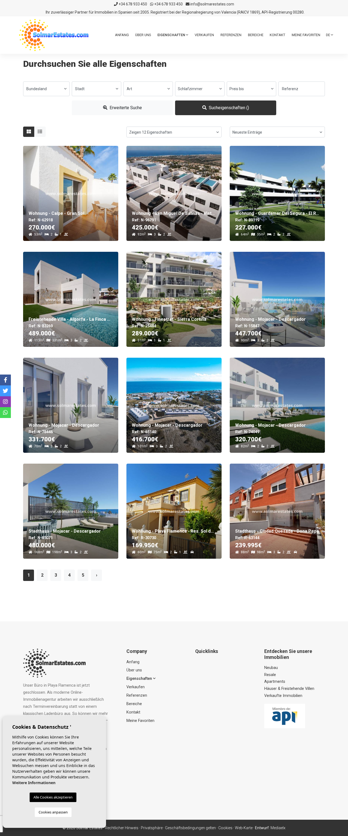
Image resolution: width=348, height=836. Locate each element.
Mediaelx (278, 828)
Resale (270, 674)
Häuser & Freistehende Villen (289, 688)
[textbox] (46, 88)
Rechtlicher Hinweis (121, 828)
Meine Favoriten (306, 35)
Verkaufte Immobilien (283, 695)
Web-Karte (244, 828)
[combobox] (46, 88)
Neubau (271, 667)
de (328, 35)
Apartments (274, 681)
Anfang (122, 35)
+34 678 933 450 (132, 4)
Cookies (225, 828)
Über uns (143, 35)
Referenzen (230, 35)
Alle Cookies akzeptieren (53, 797)
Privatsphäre (152, 828)
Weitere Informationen (33, 782)
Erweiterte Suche (125, 107)
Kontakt (277, 35)
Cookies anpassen (53, 812)
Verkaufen (204, 35)
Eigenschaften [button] (171, 35)
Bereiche (255, 35)
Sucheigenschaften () (228, 107)
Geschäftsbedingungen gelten (190, 828)
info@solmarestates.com (211, 4)
